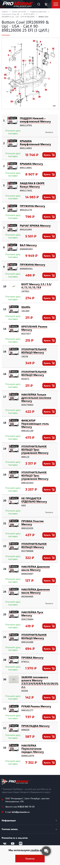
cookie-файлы (39, 850)
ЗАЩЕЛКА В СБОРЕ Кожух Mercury (32, 184)
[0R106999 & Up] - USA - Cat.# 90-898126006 (18, 16)
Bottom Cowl (43, 16)
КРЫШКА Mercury (31, 163)
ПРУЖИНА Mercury (32, 206)
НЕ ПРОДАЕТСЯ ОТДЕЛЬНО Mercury (34, 499)
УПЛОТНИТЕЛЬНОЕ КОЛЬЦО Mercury (34, 350)
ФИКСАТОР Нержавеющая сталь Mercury (35, 423)
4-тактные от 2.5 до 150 (10, 14)
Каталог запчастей (19, 11)
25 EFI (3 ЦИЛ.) (29, 14)
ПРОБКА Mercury (32, 657)
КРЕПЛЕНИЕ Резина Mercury (34, 328)
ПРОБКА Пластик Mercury (32, 522)
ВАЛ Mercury (28, 245)
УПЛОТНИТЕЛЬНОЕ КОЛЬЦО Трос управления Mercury (34, 449)
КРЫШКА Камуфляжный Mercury (35, 142)
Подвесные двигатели (38, 11)
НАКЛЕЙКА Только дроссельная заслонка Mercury (36, 398)
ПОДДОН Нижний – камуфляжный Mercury (35, 119)
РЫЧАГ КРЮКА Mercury (35, 225)
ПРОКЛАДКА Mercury (35, 726)
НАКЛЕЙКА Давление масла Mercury (35, 568)
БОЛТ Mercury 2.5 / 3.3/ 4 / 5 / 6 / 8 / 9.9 (36, 285)
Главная (5, 11)
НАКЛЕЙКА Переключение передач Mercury (32, 748)
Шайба (25, 307)
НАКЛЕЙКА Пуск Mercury (32, 613)
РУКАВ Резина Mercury (36, 706)
